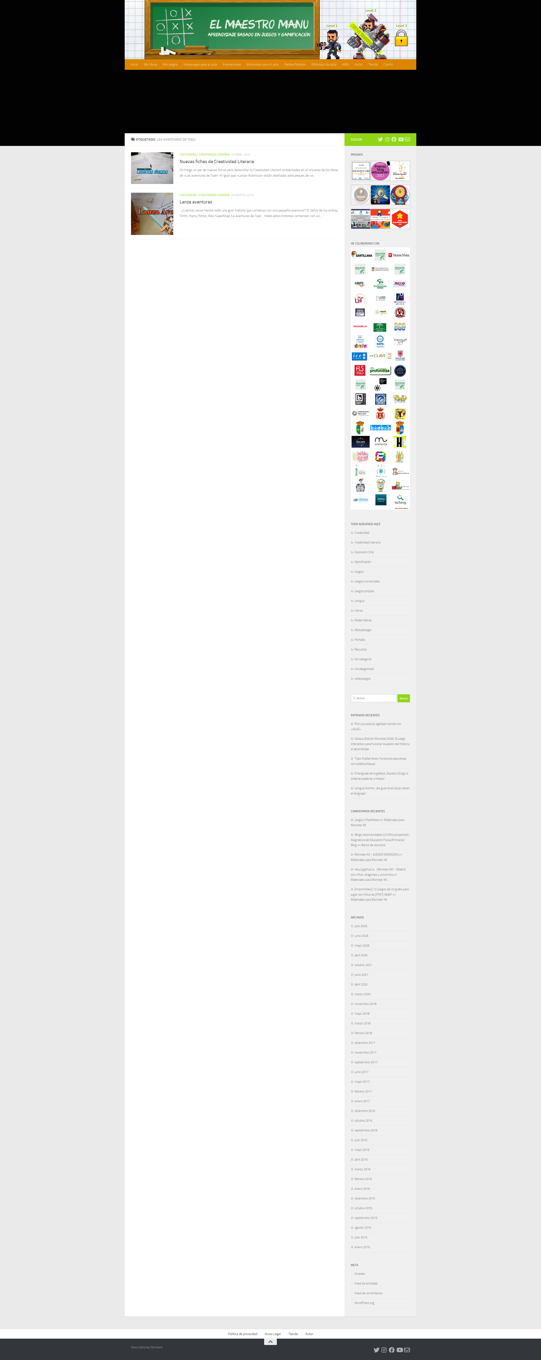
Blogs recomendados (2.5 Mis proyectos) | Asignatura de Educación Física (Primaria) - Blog (380, 840)
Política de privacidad (242, 1334)
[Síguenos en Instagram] (387, 139)
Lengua (359, 601)
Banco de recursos (373, 845)
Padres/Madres (295, 64)
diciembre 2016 (365, 1111)
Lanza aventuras (196, 202)
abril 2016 (361, 1159)
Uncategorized (364, 669)
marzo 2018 (362, 1023)
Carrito (388, 64)
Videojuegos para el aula (200, 64)
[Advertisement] (270, 101)
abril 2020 (361, 984)
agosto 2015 (363, 1228)
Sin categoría (363, 659)
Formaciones (232, 64)
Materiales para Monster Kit (369, 860)
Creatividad (188, 154)
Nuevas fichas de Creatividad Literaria (217, 161)
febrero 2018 (363, 1033)
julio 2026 (361, 926)
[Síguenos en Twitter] (380, 139)
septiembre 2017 (366, 1062)
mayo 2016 (362, 1150)
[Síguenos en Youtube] (400, 139)
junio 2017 (361, 1072)
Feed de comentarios (369, 1293)
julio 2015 (361, 1237)
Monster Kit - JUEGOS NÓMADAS (376, 854)
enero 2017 (362, 1101)
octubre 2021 (363, 965)
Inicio (134, 64)
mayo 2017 (362, 1082)
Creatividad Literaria (214, 154)
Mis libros (150, 64)
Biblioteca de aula (323, 64)
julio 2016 (361, 1140)
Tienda (373, 64)
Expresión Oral (364, 552)
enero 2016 (362, 1189)
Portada (360, 640)
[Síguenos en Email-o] (407, 139)
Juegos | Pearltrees (367, 820)
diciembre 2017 (365, 1043)
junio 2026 (361, 936)
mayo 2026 (362, 945)
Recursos (361, 649)
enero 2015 (362, 1247)
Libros (359, 610)
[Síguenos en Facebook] (393, 139)
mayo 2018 (362, 1014)
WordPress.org (364, 1303)
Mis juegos (170, 64)
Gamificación (363, 562)
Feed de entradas (366, 1283)
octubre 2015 (363, 1208)
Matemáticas (363, 620)
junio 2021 (361, 975)
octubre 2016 (363, 1121)
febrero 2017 (363, 1091)
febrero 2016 (363, 1179)
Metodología (363, 630)
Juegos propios (364, 591)
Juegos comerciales (367, 581)
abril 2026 (361, 955)
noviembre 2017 (365, 1052)
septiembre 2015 (366, 1218)
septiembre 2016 (366, 1130)
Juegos (359, 572)
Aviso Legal (273, 1334)
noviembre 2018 (365, 1004)
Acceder (360, 1274)
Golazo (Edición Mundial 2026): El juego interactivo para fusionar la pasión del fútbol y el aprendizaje (380, 744)
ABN (345, 64)
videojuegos (363, 679)
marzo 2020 (362, 994)
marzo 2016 (362, 1169)
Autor (358, 64)
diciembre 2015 (365, 1198)
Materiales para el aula (263, 64)
